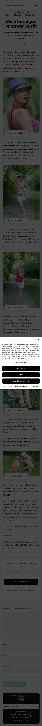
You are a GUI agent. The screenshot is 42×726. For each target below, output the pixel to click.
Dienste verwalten (20, 362)
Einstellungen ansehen (21, 381)
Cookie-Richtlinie (8, 386)
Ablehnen (21, 375)
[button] (39, 340)
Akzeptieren (21, 368)
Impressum (35, 386)
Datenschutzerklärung (22, 386)
